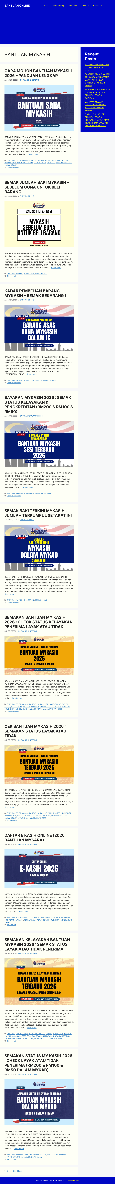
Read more (34, 154)
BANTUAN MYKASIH (42, 160)
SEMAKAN (66, 707)
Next (20, 1171)
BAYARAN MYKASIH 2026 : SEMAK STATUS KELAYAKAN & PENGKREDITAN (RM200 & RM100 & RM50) (38, 404)
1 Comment (11, 276)
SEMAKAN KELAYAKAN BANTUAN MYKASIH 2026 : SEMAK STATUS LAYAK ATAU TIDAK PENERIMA (37, 944)
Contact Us (97, 5)
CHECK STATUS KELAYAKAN (57, 704)
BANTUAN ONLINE (17, 5)
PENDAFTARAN (30, 920)
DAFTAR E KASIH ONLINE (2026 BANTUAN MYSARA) (34, 837)
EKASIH (7, 707)
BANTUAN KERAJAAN (24, 160)
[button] (107, 5)
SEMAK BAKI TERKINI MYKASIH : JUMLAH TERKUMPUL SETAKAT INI (38, 513)
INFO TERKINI (56, 160)
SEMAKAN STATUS (43, 816)
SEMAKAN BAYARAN (43, 493)
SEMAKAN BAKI (41, 274)
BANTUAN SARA (57, 917)
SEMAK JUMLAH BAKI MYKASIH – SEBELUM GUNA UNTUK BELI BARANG (36, 187)
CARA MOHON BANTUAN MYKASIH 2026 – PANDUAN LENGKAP (38, 73)
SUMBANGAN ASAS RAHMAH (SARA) (18, 709)
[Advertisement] (57, 28)
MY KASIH (26, 707)
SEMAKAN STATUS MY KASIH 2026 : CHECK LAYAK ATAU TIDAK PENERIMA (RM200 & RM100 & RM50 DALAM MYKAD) (38, 1062)
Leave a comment (14, 167)
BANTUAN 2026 (22, 704)
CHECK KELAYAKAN (32, 1154)
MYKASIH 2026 (10, 163)
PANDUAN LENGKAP (25, 163)
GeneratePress (73, 1180)
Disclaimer (73, 5)
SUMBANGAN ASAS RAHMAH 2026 (48, 709)
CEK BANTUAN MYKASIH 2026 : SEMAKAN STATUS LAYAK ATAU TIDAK (35, 731)
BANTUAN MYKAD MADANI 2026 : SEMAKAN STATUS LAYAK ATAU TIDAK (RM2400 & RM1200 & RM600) (97, 80)
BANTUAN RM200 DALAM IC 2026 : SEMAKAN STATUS (97, 67)
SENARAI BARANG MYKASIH (46, 380)
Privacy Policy (58, 5)
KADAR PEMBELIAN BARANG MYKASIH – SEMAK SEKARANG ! (35, 293)
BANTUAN (11, 160)
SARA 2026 (51, 163)
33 (14, 1171)
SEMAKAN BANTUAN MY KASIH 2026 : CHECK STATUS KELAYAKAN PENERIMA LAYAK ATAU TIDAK (38, 622)
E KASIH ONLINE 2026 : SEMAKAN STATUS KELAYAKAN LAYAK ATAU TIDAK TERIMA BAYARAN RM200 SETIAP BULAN (97, 120)
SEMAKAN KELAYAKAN (45, 1036)
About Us (85, 5)
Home (46, 5)
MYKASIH (65, 160)
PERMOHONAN (40, 163)
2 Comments (12, 820)
